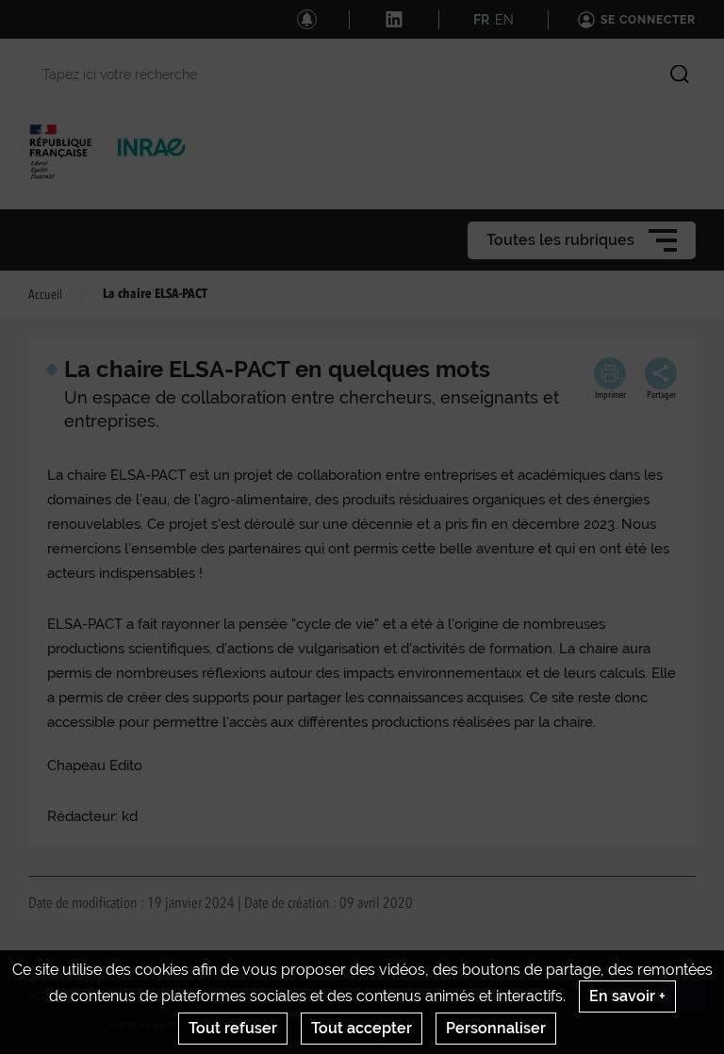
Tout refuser (233, 1028)
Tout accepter (361, 1028)
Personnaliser (496, 1028)
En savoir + (627, 996)
